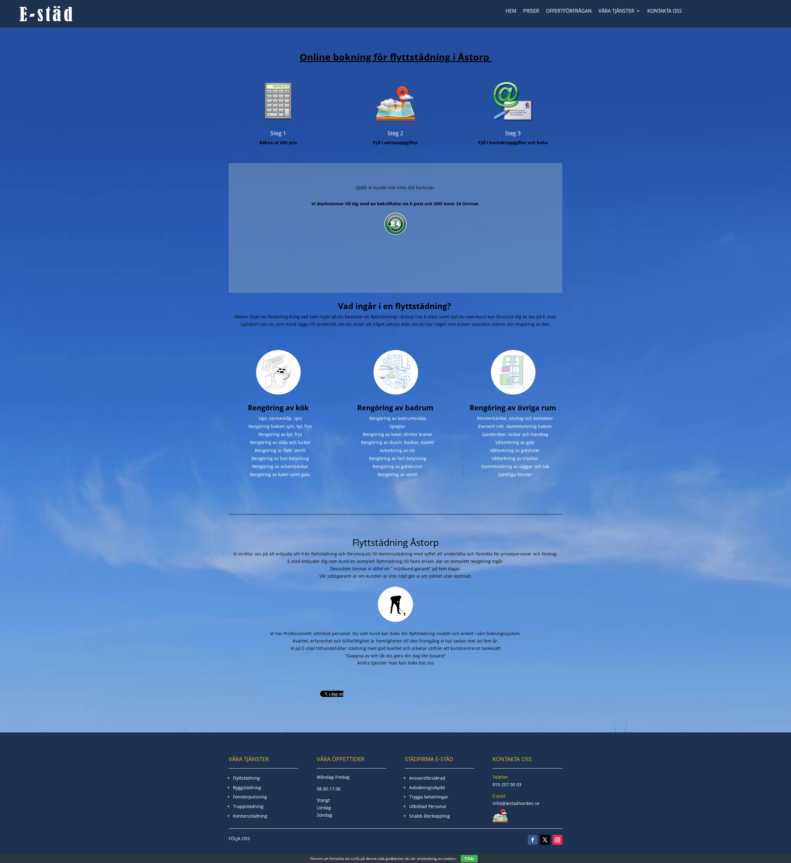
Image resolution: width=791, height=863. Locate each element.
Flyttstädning (246, 778)
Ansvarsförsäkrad (427, 778)
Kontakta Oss (664, 11)
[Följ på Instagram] (557, 840)
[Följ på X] (545, 840)
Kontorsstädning (250, 816)
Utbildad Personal (427, 806)
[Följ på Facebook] (533, 840)
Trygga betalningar (428, 797)
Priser (531, 11)
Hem (510, 11)
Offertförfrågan (569, 11)
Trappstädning (248, 806)
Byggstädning (247, 787)
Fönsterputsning (250, 797)
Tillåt (469, 858)
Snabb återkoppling (429, 816)
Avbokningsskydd (427, 787)
